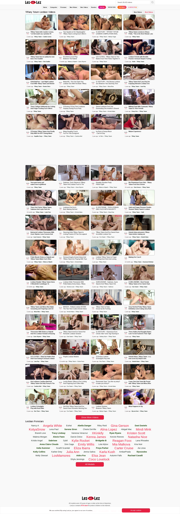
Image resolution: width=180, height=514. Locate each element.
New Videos (73, 7)
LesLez (35, 2)
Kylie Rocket (81, 440)
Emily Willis (86, 444)
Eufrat (69, 425)
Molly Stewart (42, 455)
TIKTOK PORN (112, 7)
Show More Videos (89, 417)
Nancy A (35, 425)
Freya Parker (102, 448)
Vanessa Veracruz (79, 433)
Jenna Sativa (89, 452)
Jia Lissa (142, 448)
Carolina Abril (78, 136)
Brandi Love (40, 433)
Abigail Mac (126, 429)
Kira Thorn (102, 361)
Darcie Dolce (76, 437)
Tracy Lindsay (58, 433)
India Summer (43, 448)
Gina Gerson (137, 187)
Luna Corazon (37, 237)
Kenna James (96, 436)
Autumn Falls (116, 455)
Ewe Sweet (135, 286)
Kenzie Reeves (117, 437)
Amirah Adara (111, 111)
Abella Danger (84, 425)
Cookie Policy (97, 510)
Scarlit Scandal (63, 448)
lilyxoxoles (142, 452)
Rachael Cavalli (135, 455)
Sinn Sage (69, 444)
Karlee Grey (56, 452)
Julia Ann (72, 451)
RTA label (84, 505)
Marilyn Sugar (112, 36)
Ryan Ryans (115, 433)
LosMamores (61, 455)
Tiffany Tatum (38, 36)
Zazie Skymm (82, 61)
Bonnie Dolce (46, 86)
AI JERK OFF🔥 (132, 7)
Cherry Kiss (134, 111)
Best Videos (84, 7)
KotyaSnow (37, 429)
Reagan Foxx (122, 440)
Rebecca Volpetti (72, 61)
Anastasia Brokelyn (148, 262)
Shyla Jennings (77, 459)
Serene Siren (70, 429)
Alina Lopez (108, 429)
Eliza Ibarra (82, 448)
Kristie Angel (37, 440)
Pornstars (63, 7)
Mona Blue (111, 86)
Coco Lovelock (99, 459)
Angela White (52, 425)
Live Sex (102, 7)
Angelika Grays (38, 136)
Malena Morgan (40, 437)
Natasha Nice (137, 436)
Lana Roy (143, 86)
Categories (53, 7)
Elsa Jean (99, 455)
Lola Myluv (103, 444)
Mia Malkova (121, 444)
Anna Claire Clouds (49, 444)
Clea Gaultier (46, 61)
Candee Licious (47, 36)
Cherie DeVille (89, 429)
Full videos (122, 7)
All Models (90, 464)
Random (93, 7)
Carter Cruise (123, 448)
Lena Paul (53, 429)
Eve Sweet (102, 237)
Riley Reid (102, 425)
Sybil (142, 212)
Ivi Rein (101, 136)
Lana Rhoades (142, 440)
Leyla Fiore (48, 212)
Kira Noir (138, 444)
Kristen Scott (136, 433)
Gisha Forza (80, 361)
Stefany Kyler (103, 336)
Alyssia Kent (135, 411)
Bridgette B (101, 440)
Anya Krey (111, 212)
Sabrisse (110, 286)
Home (45, 7)
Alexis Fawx (59, 437)
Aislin (133, 61)
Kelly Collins (39, 452)
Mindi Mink (143, 429)
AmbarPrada (125, 452)
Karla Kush (107, 451)
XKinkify (98, 433)
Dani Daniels (141, 425)
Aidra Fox (81, 455)
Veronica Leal (70, 286)
